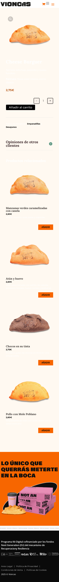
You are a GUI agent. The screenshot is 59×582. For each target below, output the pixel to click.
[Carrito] (43, 4)
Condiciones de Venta (12, 570)
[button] (10, 19)
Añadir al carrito (20, 107)
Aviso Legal (6, 566)
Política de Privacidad (27, 566)
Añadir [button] (46, 227)
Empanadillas (33, 123)
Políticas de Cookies (36, 570)
